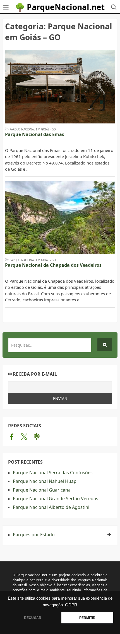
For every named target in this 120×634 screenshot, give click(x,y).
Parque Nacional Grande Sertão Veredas (55, 498)
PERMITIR (87, 618)
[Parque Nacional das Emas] (60, 87)
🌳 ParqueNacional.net (60, 7)
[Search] (104, 344)
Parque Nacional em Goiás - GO (32, 129)
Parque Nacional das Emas (34, 134)
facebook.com (11, 436)
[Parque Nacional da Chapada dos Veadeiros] (60, 217)
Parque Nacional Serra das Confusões (53, 472)
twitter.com (24, 436)
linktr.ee (36, 436)
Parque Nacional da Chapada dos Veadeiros (53, 265)
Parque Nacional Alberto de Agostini (51, 507)
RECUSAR (32, 618)
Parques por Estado (34, 534)
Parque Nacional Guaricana (42, 490)
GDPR (71, 605)
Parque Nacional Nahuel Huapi (45, 481)
